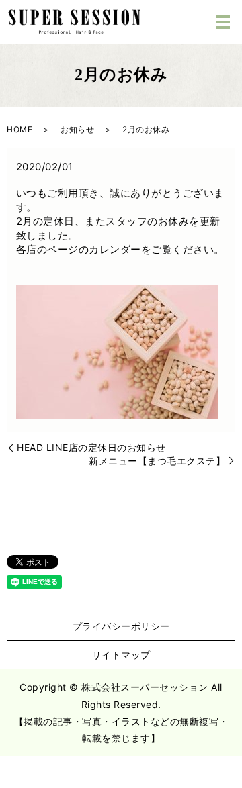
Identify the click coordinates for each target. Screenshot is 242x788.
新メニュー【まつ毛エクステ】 (157, 460)
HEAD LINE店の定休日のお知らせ (91, 447)
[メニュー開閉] (223, 22)
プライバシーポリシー (121, 626)
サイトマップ (121, 654)
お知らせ (77, 129)
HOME (19, 129)
